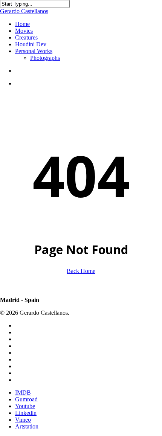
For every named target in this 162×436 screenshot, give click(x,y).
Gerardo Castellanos (24, 11)
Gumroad (26, 399)
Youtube (25, 406)
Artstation (26, 426)
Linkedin (26, 413)
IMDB (23, 392)
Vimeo (23, 419)
